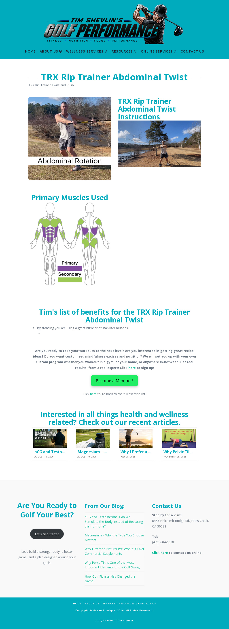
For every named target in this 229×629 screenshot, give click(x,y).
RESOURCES (127, 603)
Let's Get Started (47, 534)
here (132, 368)
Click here (160, 553)
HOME (77, 603)
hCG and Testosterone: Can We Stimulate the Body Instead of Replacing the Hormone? (114, 521)
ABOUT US (92, 603)
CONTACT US (147, 603)
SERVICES (109, 603)
